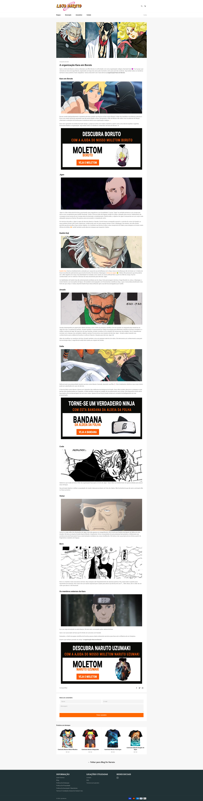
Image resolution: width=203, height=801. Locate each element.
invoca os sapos (111, 273)
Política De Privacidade (63, 785)
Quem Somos (60, 777)
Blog (57, 780)
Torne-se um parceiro (92, 783)
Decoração (68, 15)
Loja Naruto (63, 798)
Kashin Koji (62, 271)
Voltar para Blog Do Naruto (102, 762)
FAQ (87, 780)
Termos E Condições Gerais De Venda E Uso (69, 791)
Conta (145, 15)
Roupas (58, 15)
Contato (89, 15)
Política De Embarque (62, 783)
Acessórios (79, 15)
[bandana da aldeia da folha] (101, 438)
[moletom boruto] (101, 149)
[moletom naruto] (101, 663)
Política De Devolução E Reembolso (67, 788)
